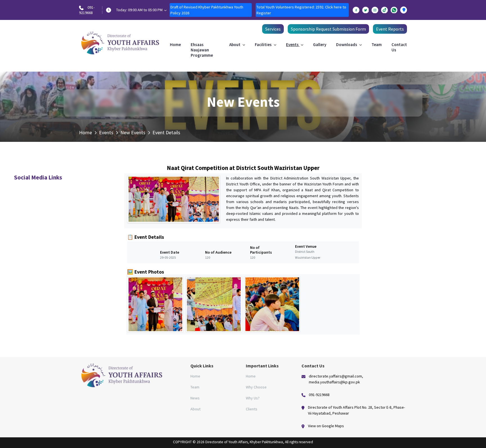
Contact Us (399, 47)
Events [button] (293, 44)
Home (175, 44)
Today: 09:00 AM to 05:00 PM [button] (139, 9)
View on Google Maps (326, 425)
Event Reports (390, 29)
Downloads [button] (347, 44)
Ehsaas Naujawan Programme (202, 50)
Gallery (319, 44)
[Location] (403, 9)
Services (273, 29)
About (195, 408)
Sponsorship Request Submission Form (328, 29)
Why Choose (256, 387)
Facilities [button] (264, 44)
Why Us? (253, 398)
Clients (251, 408)
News (195, 398)
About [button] (235, 44)
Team (377, 44)
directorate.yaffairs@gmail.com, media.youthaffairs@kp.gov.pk (336, 379)
